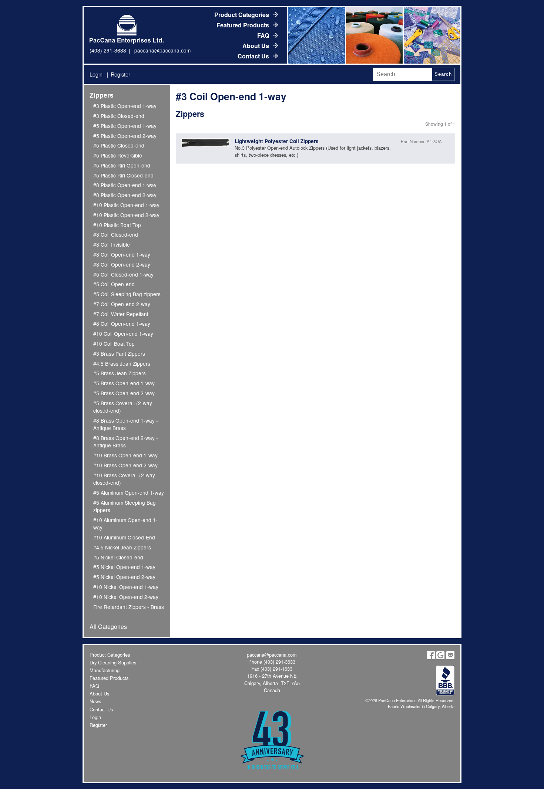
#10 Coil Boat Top (114, 343)
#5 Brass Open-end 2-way (124, 393)
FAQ (264, 35)
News (95, 701)
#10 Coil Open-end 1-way (123, 333)
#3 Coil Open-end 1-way (121, 254)
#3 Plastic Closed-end (118, 115)
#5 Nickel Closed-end (118, 557)
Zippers (102, 94)
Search (442, 74)
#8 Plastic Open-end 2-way (125, 195)
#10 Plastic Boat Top (117, 224)
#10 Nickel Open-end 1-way (125, 586)
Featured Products (243, 25)
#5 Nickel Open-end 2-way (124, 576)
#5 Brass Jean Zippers (119, 373)
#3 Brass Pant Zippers (119, 353)
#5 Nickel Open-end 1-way (124, 566)
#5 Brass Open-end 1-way (124, 383)
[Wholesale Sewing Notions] (431, 35)
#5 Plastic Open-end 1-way (125, 125)
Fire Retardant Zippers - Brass (128, 606)
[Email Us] (450, 657)
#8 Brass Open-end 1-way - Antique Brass (125, 424)
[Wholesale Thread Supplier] (374, 35)
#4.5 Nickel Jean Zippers (122, 547)
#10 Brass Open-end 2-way (125, 465)
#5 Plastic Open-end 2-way (125, 135)
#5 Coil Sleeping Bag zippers (127, 294)
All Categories (108, 626)
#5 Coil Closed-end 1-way (123, 274)
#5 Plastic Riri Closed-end (123, 175)
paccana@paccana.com (162, 50)
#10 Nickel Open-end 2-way (125, 596)
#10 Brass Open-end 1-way (125, 455)
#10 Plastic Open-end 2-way (126, 215)
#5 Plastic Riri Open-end (121, 165)
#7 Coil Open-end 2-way (121, 304)
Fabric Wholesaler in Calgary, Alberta (421, 706)
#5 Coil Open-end (114, 284)
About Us (256, 45)
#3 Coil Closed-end (115, 234)
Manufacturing (105, 670)
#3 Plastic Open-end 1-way (125, 105)
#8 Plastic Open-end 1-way (125, 185)
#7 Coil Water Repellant (120, 314)
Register (120, 74)
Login (96, 74)
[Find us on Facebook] (431, 657)
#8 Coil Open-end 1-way (121, 323)
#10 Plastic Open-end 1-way (126, 205)
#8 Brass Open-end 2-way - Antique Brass (125, 441)
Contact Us (254, 56)
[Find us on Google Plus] (440, 657)
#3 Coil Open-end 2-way (121, 264)
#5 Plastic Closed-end (118, 145)
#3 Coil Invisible (111, 244)
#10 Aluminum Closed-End (124, 537)
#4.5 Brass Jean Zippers (121, 363)
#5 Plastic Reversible (117, 155)
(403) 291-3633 (108, 50)
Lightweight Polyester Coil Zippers (277, 141)
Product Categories (242, 14)
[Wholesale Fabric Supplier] (316, 35)
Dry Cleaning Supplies (113, 662)
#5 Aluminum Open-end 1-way (128, 492)
